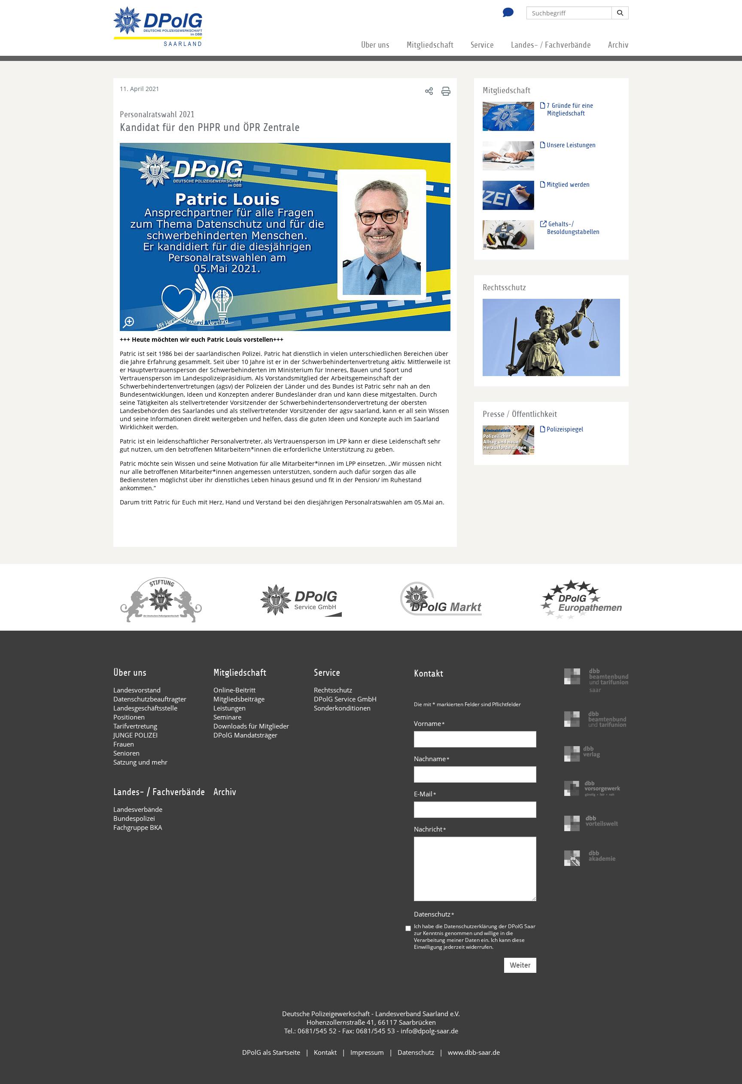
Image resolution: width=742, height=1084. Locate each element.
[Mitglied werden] (508, 195)
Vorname (429, 723)
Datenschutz (434, 914)
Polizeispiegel (564, 429)
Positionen (129, 717)
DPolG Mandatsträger (245, 735)
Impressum (367, 1052)
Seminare (227, 717)
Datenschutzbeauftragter (149, 699)
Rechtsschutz (333, 690)
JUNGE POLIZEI (135, 735)
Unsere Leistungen (570, 145)
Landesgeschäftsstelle (145, 708)
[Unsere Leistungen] (508, 155)
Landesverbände (137, 809)
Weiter (520, 965)
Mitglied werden (567, 184)
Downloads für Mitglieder (251, 726)
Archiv (618, 45)
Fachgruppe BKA (137, 827)
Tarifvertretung (135, 726)
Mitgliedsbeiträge (239, 699)
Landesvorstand (137, 690)
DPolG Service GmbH (345, 699)
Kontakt (325, 1052)
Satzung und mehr (140, 762)
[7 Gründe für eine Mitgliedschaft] (508, 116)
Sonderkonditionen (342, 708)
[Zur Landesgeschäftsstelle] (505, 13)
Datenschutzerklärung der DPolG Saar (489, 926)
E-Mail (425, 793)
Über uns (375, 45)
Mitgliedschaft (430, 45)
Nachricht (430, 829)
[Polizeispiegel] (508, 440)
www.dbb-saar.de (474, 1052)
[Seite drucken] (444, 91)
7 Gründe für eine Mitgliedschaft (569, 109)
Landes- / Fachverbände (551, 45)
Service (482, 45)
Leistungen (229, 708)
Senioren (126, 753)
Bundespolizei (134, 818)
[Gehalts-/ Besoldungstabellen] (508, 234)
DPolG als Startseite (271, 1052)
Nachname (432, 758)
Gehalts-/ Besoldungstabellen (573, 228)
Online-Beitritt (234, 690)
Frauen (123, 744)
